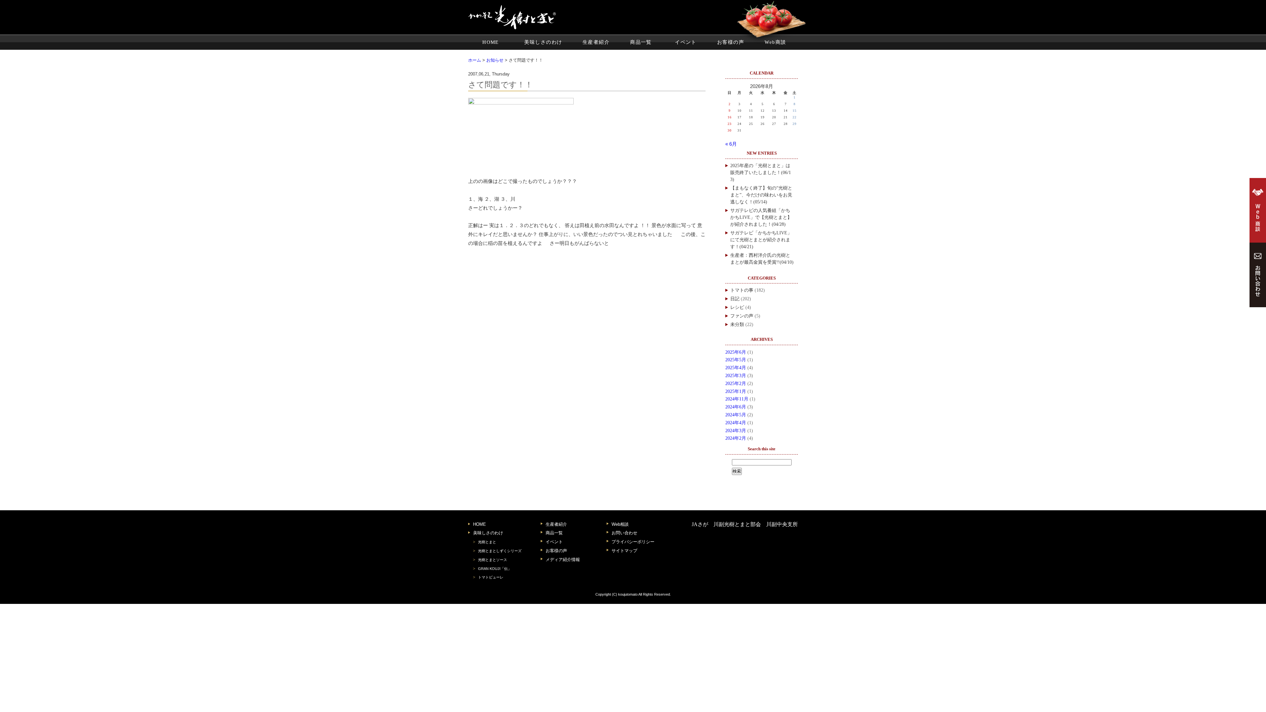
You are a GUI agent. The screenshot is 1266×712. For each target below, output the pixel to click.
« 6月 (731, 144)
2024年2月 (735, 438)
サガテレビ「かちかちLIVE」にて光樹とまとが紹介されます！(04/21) (761, 239)
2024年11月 (736, 399)
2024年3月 (735, 430)
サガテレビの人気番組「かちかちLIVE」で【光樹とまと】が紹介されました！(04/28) (761, 217)
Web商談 (775, 42)
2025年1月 (735, 391)
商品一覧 (641, 42)
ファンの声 (741, 315)
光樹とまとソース (492, 560)
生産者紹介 (596, 42)
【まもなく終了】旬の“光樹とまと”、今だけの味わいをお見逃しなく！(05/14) (761, 195)
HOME (490, 42)
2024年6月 (735, 406)
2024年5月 (735, 414)
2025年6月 (735, 352)
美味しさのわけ (543, 42)
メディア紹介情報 (563, 559)
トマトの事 (741, 290)
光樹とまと (487, 542)
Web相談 (620, 524)
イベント (686, 42)
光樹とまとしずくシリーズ (500, 551)
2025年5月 (735, 359)
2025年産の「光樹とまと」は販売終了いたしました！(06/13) (760, 172)
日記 (734, 298)
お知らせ (494, 60)
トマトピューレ (490, 577)
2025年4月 (735, 367)
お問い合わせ (624, 532)
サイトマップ (624, 550)
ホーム (474, 60)
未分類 (737, 324)
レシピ (737, 307)
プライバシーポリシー (633, 541)
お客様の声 (730, 42)
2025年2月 (735, 383)
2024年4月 (735, 422)
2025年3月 (735, 375)
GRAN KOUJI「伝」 (494, 569)
